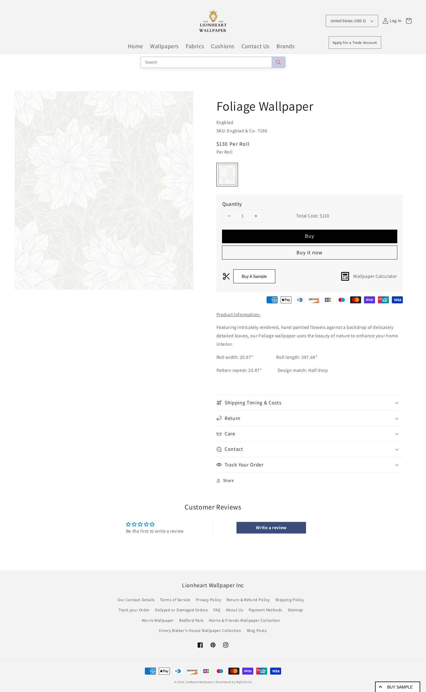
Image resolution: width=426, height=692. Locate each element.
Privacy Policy (208, 599)
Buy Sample (400, 687)
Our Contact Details (136, 599)
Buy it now (309, 252)
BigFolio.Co (244, 682)
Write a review (271, 528)
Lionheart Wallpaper (199, 682)
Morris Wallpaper (158, 620)
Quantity (232, 204)
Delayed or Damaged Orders (181, 609)
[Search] (278, 62)
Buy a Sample (254, 276)
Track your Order (134, 609)
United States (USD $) (348, 20)
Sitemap (295, 609)
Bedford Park (191, 620)
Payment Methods (265, 609)
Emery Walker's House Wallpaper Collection (200, 630)
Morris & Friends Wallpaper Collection (244, 620)
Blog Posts (257, 630)
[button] (309, 402)
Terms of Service (175, 599)
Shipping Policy (289, 599)
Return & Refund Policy (248, 599)
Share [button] (228, 480)
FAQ (217, 609)
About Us (234, 609)
